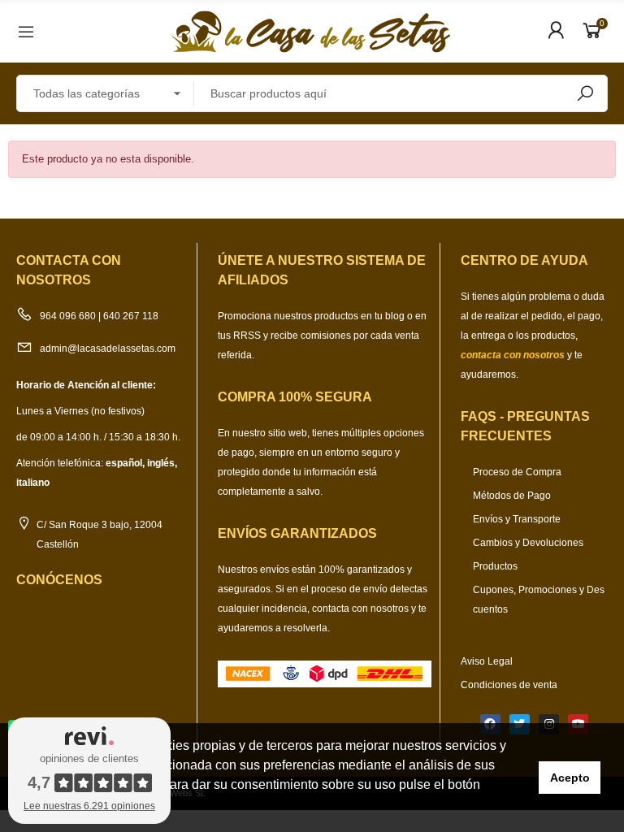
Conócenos (59, 580)
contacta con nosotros (361, 608)
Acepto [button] (570, 777)
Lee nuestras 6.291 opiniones (89, 806)
